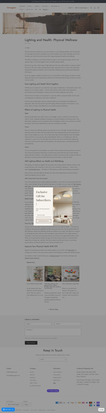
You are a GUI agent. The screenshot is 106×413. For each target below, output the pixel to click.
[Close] (70, 189)
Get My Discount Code (44, 221)
